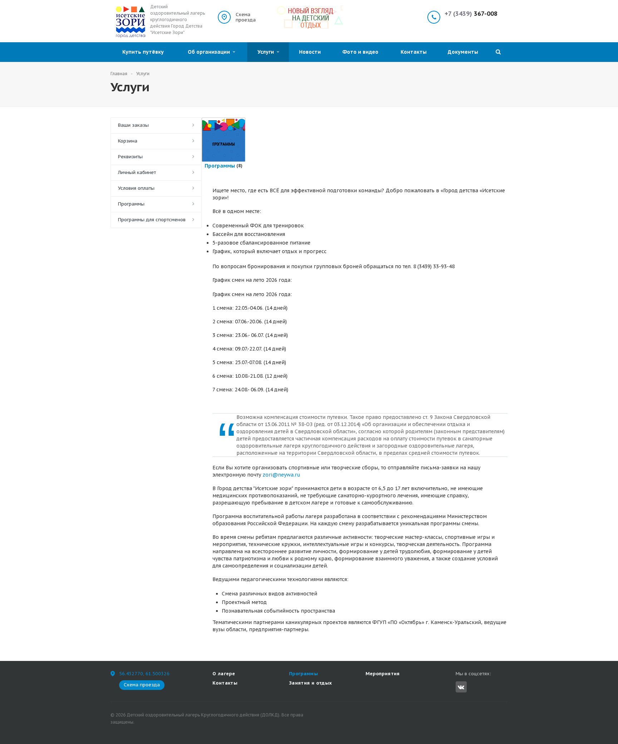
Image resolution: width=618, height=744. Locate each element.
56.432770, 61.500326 (144, 674)
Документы (463, 52)
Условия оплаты (136, 188)
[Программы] (223, 139)
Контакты (414, 52)
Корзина (127, 141)
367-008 (471, 14)
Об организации (210, 52)
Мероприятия (383, 674)
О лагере (223, 674)
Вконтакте (461, 686)
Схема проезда (246, 17)
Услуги (267, 52)
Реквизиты (130, 157)
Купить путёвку (143, 52)
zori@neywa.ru (281, 475)
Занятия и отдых (310, 683)
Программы (131, 204)
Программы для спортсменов (152, 220)
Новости (310, 52)
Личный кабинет (137, 172)
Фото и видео (360, 52)
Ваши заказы (133, 125)
